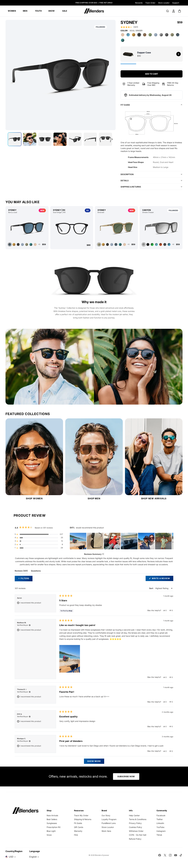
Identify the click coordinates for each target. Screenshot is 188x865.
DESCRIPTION (127, 174)
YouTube (160, 827)
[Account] (173, 11)
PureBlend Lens (109, 823)
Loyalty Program (109, 819)
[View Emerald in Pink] (124, 244)
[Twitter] (165, 855)
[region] (121, 541)
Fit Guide (78, 823)
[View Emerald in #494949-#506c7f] (116, 244)
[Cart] (179, 11)
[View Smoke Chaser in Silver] (161, 227)
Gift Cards (78, 827)
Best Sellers (52, 819)
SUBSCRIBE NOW (126, 776)
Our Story (106, 815)
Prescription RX (54, 827)
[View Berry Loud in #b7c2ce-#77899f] (22, 244)
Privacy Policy (135, 823)
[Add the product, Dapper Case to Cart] (178, 54)
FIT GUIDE (125, 105)
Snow (49, 835)
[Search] (167, 11)
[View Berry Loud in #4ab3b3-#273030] (30, 244)
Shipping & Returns (82, 819)
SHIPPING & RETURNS (131, 187)
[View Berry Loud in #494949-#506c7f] (27, 227)
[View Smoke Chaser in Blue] (169, 244)
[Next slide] (112, 139)
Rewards (139, 3)
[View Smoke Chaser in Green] (152, 244)
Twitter (159, 819)
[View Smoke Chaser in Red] (160, 244)
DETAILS (125, 180)
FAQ (76, 835)
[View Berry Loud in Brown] (14, 244)
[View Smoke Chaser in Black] (147, 244)
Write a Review (162, 579)
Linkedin (160, 823)
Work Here (106, 831)
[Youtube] (175, 855)
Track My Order (81, 815)
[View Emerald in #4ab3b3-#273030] (120, 244)
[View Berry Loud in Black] (18, 244)
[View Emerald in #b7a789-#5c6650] (116, 227)
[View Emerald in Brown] (103, 244)
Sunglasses (52, 823)
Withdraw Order (136, 831)
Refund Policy (135, 839)
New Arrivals (52, 815)
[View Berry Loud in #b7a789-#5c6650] (26, 244)
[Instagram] (170, 855)
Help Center (134, 815)
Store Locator (164, 3)
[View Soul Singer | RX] (72, 228)
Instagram (161, 831)
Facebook (160, 815)
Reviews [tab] (21, 571)
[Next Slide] (171, 541)
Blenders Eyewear (102, 855)
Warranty (78, 831)
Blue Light (51, 831)
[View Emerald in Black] (107, 244)
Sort (151, 588)
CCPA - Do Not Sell (137, 835)
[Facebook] (159, 855)
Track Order (150, 3)
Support (175, 3)
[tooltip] (103, 554)
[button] (129, 27)
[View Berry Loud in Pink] (35, 244)
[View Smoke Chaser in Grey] (156, 244)
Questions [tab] (36, 571)
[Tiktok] (180, 855)
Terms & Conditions (137, 819)
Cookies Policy (135, 827)
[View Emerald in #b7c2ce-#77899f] (111, 244)
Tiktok (159, 835)
